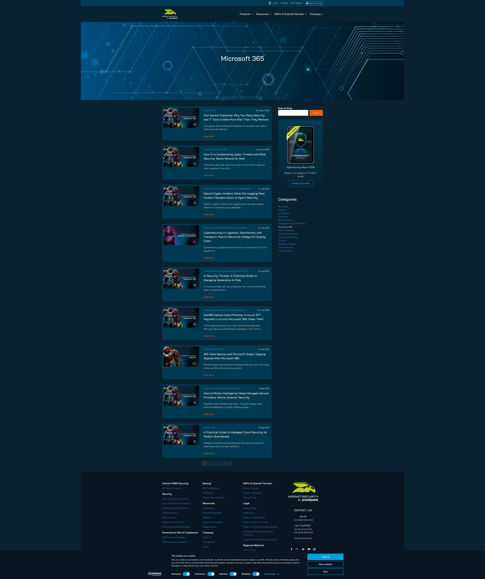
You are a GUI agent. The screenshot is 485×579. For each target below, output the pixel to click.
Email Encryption (170, 512)
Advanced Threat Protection (175, 508)
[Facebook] (292, 549)
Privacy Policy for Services (255, 522)
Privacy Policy (249, 508)
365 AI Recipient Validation (174, 542)
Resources (262, 14)
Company (315, 14)
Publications (208, 508)
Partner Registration (252, 492)
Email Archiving (169, 517)
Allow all (325, 557)
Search (316, 112)
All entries (283, 206)
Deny (325, 572)
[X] (297, 549)
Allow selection (325, 564)
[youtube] (308, 549)
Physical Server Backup (214, 497)
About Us (207, 537)
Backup (207, 349)
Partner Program (251, 488)
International (209, 542)
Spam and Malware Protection (176, 503)
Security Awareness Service (175, 498)
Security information (288, 237)
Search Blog (285, 108)
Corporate (283, 216)
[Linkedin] (303, 549)
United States (249, 550)
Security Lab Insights (212, 522)
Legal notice (248, 512)
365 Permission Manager (173, 537)
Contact (284, 3)
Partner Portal (315, 3)
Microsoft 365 (210, 110)
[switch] (211, 574)
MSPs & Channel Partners (289, 14)
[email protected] (303, 529)
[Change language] (273, 3)
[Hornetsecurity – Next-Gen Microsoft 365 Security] (170, 14)
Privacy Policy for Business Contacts (260, 526)
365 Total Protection (171, 488)
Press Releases (286, 230)
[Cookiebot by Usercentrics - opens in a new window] (155, 574)
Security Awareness (225, 188)
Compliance (209, 149)
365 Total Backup (211, 488)
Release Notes (209, 526)
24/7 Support (297, 3)
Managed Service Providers (215, 388)
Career (206, 546)
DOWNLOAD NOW (300, 183)
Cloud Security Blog (212, 512)
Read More (208, 136)
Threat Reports (285, 247)
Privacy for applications (254, 517)
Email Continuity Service (173, 522)
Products (245, 14)
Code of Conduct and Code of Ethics (260, 539)
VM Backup (208, 492)
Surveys (282, 240)
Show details (270, 574)
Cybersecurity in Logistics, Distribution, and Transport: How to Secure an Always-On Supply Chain (234, 237)
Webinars (207, 517)
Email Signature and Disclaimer (176, 526)
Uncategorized (285, 250)
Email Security (210, 228)
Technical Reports (242, 188)
